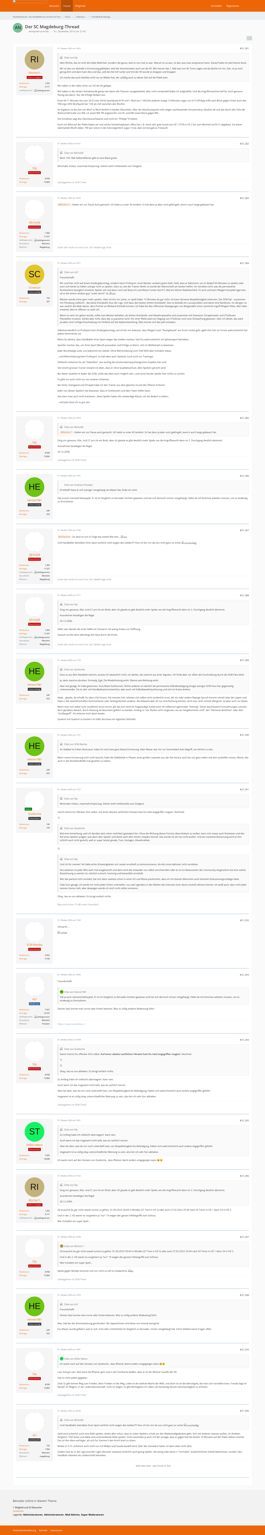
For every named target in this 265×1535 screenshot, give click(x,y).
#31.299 (244, 1349)
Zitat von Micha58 (73, 152)
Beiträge (23, 86)
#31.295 (244, 1120)
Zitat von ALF (71, 272)
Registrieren (233, 5)
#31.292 (244, 920)
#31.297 (244, 1236)
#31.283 (244, 198)
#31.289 (244, 660)
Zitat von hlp (71, 57)
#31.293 (244, 974)
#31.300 (244, 1410)
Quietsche (18, 1510)
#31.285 (244, 417)
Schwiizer (65, 536)
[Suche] (246, 6)
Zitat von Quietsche (74, 669)
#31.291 (244, 789)
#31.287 (244, 530)
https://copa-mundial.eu (70, 1023)
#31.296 (244, 1175)
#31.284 (244, 263)
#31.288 (244, 595)
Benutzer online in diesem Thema (34, 1501)
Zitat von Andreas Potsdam (78, 484)
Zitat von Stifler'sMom (76, 1358)
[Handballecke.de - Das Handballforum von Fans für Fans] (30, 8)
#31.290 (244, 734)
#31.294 (244, 1039)
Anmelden (216, 5)
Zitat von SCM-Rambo (75, 744)
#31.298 (244, 1295)
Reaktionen (24, 83)
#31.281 (244, 48)
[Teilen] (249, 38)
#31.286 (244, 475)
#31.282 (244, 143)
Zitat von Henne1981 (75, 991)
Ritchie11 (65, 204)
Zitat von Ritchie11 (74, 1246)
